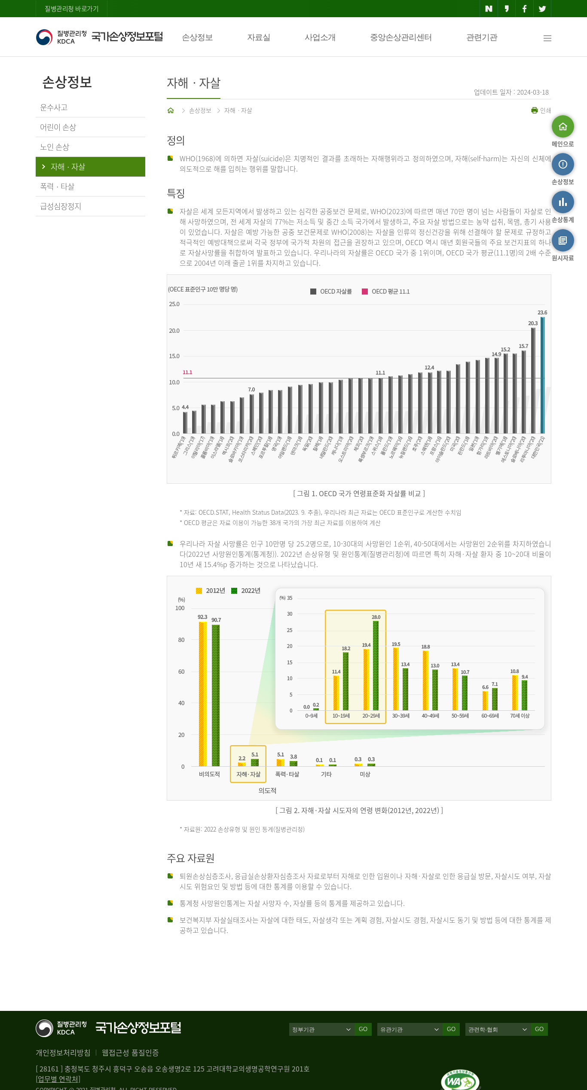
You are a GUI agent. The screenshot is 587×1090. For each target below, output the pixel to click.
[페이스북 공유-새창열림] (524, 8)
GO (363, 1029)
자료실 (258, 37)
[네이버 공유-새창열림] (489, 8)
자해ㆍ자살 (238, 110)
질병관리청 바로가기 (71, 8)
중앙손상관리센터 (401, 37)
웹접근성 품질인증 (130, 1052)
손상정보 (197, 37)
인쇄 (544, 110)
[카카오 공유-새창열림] (507, 8)
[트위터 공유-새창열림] (542, 8)
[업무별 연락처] (58, 1079)
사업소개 (320, 37)
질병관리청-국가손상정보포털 (99, 37)
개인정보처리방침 (63, 1052)
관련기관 (481, 37)
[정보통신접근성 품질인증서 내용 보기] (460, 1074)
